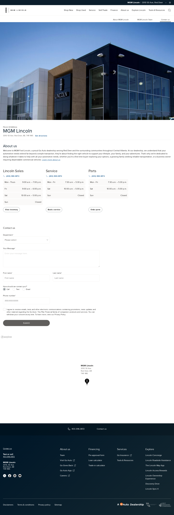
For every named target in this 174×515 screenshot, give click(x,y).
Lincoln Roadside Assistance (158, 460)
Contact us (7, 449)
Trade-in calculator (97, 465)
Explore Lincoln (139, 10)
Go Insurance (123, 455)
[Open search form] (169, 10)
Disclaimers (8, 505)
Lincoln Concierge (153, 455)
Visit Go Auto (66, 460)
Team (62, 455)
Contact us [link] (165, 20)
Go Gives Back (66, 465)
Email (28, 289)
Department (8, 235)
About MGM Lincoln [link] (121, 20)
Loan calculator (95, 460)
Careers (63, 476)
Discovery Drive (152, 484)
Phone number (9, 296)
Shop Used (81, 10)
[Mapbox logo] (6, 336)
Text (17, 289)
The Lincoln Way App (154, 465)
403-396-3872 (9, 457)
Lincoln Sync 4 (151, 489)
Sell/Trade (103, 10)
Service (92, 10)
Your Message (9, 248)
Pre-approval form (96, 455)
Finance (114, 10)
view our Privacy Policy (56, 314)
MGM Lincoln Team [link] (144, 20)
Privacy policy (44, 505)
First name (7, 273)
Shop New (68, 10)
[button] (87, 382)
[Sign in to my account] (170, 3)
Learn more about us (51, 160)
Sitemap (58, 505)
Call (8, 289)
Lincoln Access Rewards (156, 470)
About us (125, 10)
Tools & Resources (157, 10)
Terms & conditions (25, 505)
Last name (57, 273)
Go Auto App (66, 470)
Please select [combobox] (10, 240)
